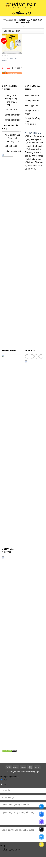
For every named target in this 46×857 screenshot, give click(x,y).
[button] (3, 13)
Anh (6, 780)
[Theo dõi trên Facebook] (27, 356)
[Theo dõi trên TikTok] (36, 356)
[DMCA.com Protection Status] (9, 751)
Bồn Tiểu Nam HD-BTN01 (9, 59)
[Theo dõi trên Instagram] (32, 356)
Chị (5, 785)
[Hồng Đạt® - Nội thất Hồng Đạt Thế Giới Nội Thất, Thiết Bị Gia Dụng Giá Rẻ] (21, 13)
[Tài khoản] (43, 13)
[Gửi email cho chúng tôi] (41, 356)
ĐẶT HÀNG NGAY (12, 850)
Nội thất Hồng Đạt (33, 133)
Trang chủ (9, 20)
